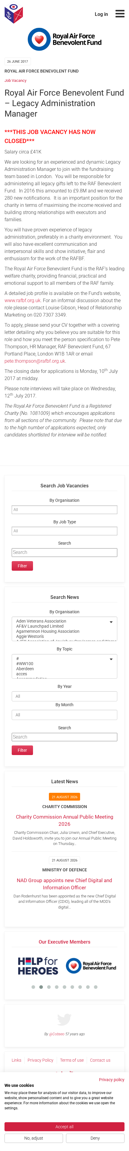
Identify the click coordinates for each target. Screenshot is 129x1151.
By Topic (64, 649)
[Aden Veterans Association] (61, 621)
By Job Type (64, 522)
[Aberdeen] (61, 668)
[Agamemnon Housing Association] (61, 631)
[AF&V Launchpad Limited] (61, 626)
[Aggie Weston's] (61, 636)
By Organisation (65, 500)
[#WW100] (61, 663)
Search (64, 543)
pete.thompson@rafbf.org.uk (34, 361)
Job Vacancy (15, 80)
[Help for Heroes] (38, 966)
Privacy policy (111, 1079)
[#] (61, 658)
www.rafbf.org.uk (22, 300)
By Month (65, 704)
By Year (65, 686)
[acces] (61, 674)
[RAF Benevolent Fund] (90, 966)
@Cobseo (56, 1034)
